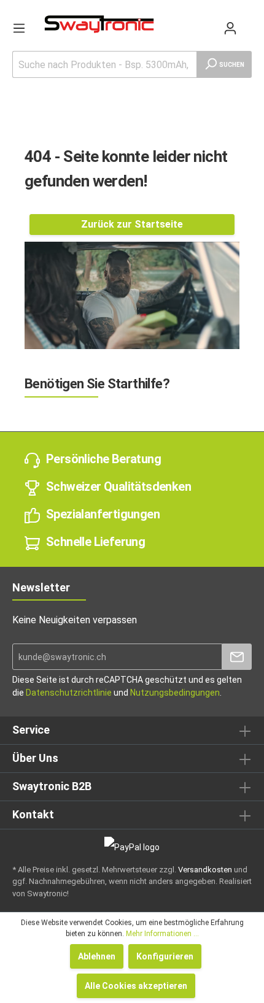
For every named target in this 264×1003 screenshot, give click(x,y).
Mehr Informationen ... (162, 933)
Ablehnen (96, 956)
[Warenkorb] (247, 22)
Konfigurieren (164, 956)
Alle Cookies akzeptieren (136, 986)
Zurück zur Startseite (132, 224)
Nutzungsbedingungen (175, 692)
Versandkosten (205, 869)
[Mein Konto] (230, 28)
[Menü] (19, 28)
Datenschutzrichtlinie (69, 692)
